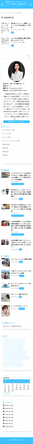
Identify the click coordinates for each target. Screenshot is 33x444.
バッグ (7, 137)
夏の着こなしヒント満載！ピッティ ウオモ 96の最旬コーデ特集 (21, 25)
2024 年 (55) (9, 411)
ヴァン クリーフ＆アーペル (19, 354)
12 (20, 386)
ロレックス (7, 354)
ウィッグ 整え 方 (17, 365)
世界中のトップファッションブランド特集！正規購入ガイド (17, 4)
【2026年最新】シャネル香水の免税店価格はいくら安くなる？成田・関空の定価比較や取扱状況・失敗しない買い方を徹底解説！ (21, 226)
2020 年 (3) (9, 423)
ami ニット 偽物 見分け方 (19, 294)
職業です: (6, 88)
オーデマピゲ (25, 358)
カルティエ (7, 350)
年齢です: (19, 83)
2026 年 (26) (9, 405)
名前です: (6, 83)
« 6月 (4, 393)
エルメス (6, 343)
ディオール (15, 350)
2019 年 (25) (9, 426)
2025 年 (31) (9, 408)
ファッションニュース (11, 141)
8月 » (8, 393)
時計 (6, 144)
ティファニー (23, 350)
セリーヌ (13, 343)
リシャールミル (8, 361)
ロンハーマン (7, 365)
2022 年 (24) (9, 417)
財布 (5, 151)
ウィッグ (7, 133)
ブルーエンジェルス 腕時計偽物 (21, 259)
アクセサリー (9, 130)
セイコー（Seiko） (18, 347)
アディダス (7, 358)
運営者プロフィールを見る (16, 121)
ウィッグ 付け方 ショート (19, 306)
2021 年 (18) (9, 420)
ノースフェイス (15, 340)
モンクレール (7, 347)
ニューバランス (16, 358)
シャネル (6, 340)
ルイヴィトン (21, 343)
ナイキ (22, 340)
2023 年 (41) (9, 414)
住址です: (6, 90)
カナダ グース (17, 361)
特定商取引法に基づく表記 (16, 439)
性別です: (6, 86)
